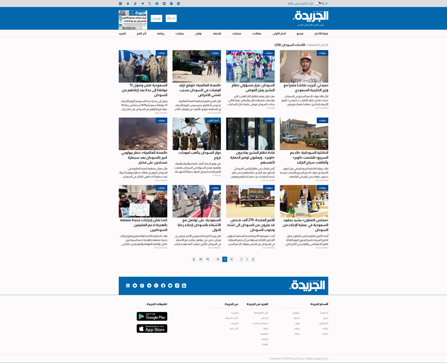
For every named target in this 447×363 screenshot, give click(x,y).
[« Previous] (253, 259)
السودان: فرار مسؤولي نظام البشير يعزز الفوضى (253, 87)
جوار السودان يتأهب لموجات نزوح (199, 155)
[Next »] (194, 259)
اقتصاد (217, 33)
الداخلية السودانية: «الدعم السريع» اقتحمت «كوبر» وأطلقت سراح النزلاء (309, 157)
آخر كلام (141, 33)
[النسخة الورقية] (133, 18)
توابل (198, 33)
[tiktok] (135, 4)
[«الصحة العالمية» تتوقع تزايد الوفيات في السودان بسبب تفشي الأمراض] (197, 66)
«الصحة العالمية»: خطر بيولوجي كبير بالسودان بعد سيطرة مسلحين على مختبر (144, 157)
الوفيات (265, 344)
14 (218, 259)
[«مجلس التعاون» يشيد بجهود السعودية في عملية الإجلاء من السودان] (304, 201)
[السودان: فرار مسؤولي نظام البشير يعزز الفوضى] (250, 66)
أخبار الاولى (323, 323)
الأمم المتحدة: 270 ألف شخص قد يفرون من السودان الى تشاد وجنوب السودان (251, 225)
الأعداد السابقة (231, 318)
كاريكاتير (264, 339)
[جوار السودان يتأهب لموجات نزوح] (197, 134)
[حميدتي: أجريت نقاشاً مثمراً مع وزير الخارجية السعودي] (304, 66)
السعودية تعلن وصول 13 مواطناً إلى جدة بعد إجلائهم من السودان (144, 90)
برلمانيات (296, 313)
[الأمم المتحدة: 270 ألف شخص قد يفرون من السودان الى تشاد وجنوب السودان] (250, 201)
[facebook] (156, 4)
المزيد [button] (122, 33)
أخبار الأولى (279, 33)
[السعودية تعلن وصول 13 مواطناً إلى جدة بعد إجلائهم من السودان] (143, 66)
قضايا (265, 328)
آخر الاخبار (324, 313)
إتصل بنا (235, 313)
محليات (236, 33)
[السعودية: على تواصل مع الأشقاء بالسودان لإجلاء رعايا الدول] (197, 201)
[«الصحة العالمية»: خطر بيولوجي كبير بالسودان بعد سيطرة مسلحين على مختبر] (143, 134)
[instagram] (171, 4)
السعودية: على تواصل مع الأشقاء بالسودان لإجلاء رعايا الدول (199, 225)
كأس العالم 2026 (261, 313)
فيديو (300, 33)
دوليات (179, 33)
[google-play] (152, 314)
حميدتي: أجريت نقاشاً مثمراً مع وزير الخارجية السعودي (306, 87)
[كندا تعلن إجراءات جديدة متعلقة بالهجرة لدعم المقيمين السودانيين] (143, 201)
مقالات (256, 33)
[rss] (178, 4)
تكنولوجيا (264, 334)
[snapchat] (127, 4)
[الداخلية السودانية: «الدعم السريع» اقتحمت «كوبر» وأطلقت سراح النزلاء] (304, 134)
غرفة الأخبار (321, 33)
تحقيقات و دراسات (260, 323)
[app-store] (152, 327)
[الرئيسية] (310, 16)
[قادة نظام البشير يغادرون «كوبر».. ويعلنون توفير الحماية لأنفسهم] (250, 134)
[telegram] (142, 4)
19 (208, 259)
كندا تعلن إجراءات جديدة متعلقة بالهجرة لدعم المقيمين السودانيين (143, 225)
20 (200, 259)
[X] (149, 4)
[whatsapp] (120, 4)
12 (231, 259)
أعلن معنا (234, 328)
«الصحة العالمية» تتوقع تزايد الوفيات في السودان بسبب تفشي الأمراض (200, 90)
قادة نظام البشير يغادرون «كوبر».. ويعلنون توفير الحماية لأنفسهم (252, 157)
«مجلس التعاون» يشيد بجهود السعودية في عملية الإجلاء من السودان (305, 225)
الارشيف (156, 18)
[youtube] (164, 4)
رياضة (160, 33)
